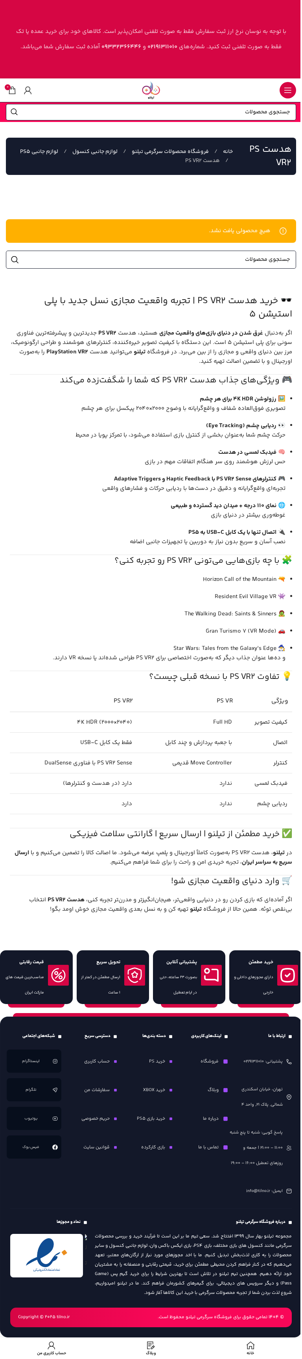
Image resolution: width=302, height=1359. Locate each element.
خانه (227, 151)
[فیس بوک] (55, 1147)
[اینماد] (46, 1255)
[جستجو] (14, 112)
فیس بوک (31, 1147)
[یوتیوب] (55, 1118)
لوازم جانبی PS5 (39, 151)
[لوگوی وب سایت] (151, 90)
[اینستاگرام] (55, 1061)
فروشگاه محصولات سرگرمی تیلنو (170, 151)
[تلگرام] (55, 1090)
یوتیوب (31, 1118)
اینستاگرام (31, 1061)
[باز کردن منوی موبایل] (288, 90)
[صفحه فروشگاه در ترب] (86, 1252)
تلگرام (31, 1090)
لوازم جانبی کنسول (94, 151)
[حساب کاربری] (28, 90)
